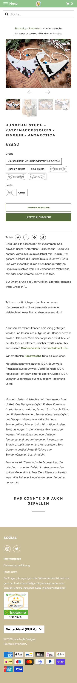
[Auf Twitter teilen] (17, 237)
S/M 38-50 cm (58, 169)
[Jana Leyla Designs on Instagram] (8, 548)
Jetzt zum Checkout (38, 217)
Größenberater (30, 348)
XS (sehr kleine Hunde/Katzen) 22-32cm (34, 161)
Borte (9, 185)
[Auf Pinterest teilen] (34, 237)
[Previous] (29, 92)
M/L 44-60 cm (16, 176)
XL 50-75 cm (37, 176)
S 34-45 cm (37, 169)
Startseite (20, 28)
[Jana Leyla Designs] (38, 3)
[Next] (47, 92)
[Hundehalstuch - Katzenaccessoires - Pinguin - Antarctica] (38, 63)
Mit (10, 192)
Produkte (34, 28)
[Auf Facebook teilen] (25, 237)
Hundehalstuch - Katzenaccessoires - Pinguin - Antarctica (31, 130)
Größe (9, 153)
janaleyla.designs (54, 587)
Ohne (21, 192)
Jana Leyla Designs (24, 639)
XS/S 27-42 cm (16, 169)
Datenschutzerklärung (17, 565)
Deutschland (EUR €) (21, 629)
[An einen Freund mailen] (42, 237)
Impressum (10, 571)
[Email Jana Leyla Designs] (17, 548)
